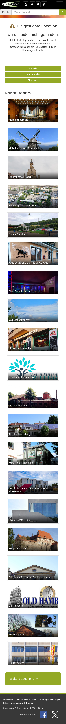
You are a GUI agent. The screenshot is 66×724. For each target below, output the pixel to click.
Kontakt (30, 703)
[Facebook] (43, 714)
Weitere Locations (23, 678)
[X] (55, 714)
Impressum (8, 700)
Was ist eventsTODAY (26, 700)
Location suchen (33, 74)
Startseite (33, 68)
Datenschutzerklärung (13, 703)
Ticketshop (33, 80)
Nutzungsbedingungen (49, 700)
